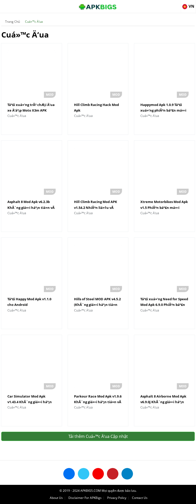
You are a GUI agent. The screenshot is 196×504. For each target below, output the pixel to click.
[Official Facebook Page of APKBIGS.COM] (69, 473)
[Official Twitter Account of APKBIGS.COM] (83, 473)
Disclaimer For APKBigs (85, 498)
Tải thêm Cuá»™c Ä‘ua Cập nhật (98, 436)
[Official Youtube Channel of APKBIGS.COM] (98, 473)
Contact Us (140, 498)
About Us (56, 498)
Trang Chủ (12, 21)
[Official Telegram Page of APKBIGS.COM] (127, 473)
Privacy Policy (116, 498)
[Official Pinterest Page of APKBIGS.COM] (112, 473)
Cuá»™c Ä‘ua (34, 21)
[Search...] (177, 4)
